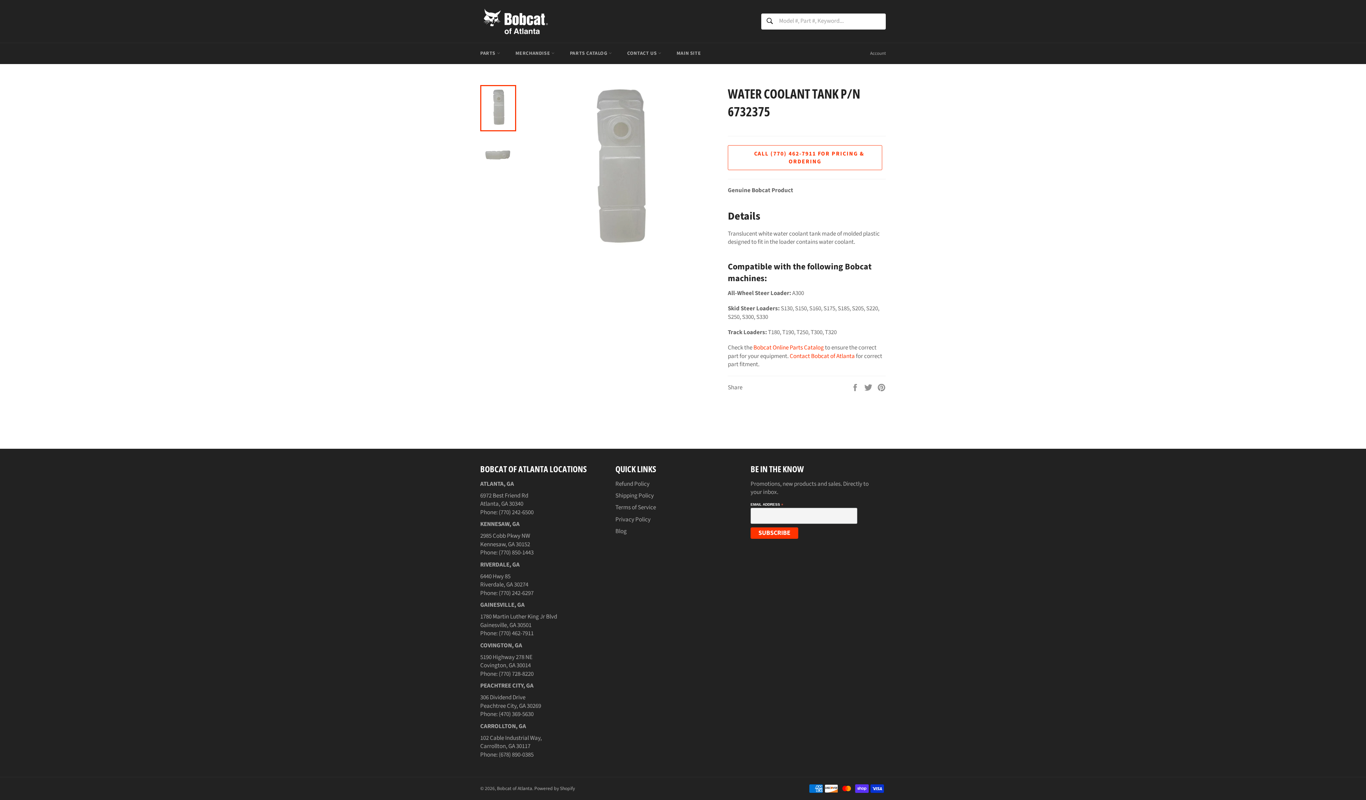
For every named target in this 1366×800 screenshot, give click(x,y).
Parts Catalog (589, 53)
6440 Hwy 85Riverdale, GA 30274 (504, 580)
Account (878, 53)
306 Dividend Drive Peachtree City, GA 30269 (510, 701)
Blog (621, 531)
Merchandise (533, 53)
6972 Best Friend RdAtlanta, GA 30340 (504, 499)
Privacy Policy (633, 519)
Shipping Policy (634, 495)
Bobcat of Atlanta (514, 788)
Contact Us (642, 53)
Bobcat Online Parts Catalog (788, 347)
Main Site (689, 53)
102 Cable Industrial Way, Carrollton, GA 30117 (511, 742)
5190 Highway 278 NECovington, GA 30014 (506, 661)
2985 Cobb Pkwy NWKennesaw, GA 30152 (505, 540)
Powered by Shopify (554, 788)
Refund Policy (632, 484)
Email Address (767, 504)
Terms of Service (635, 507)
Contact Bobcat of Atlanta (822, 356)
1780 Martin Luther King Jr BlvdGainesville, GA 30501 (518, 620)
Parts (488, 53)
